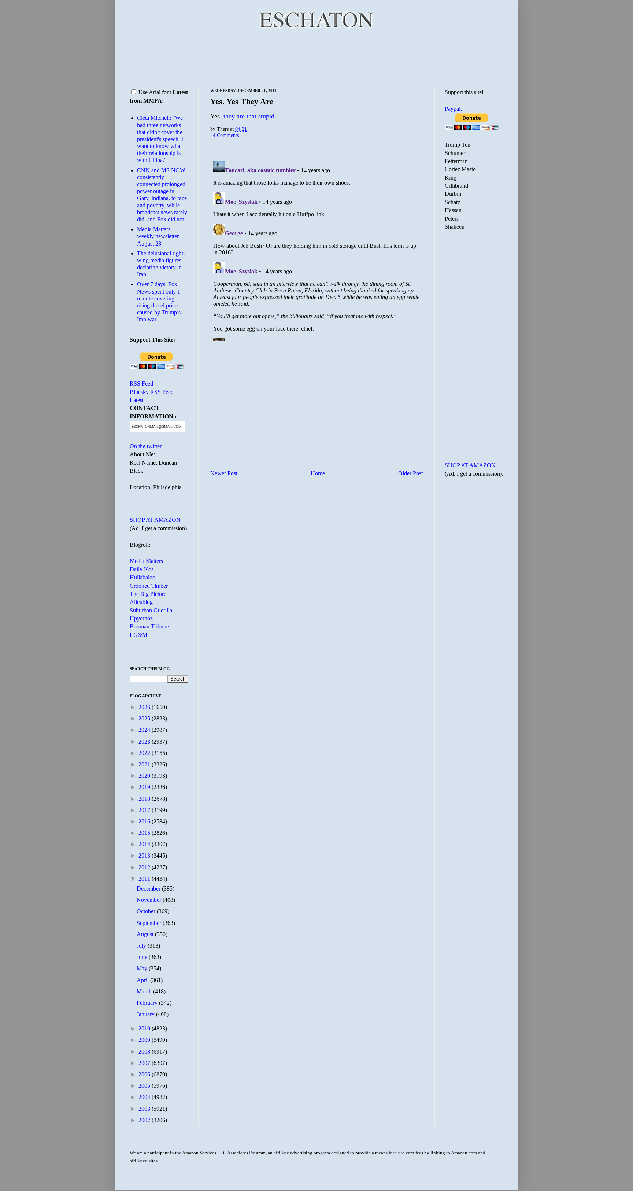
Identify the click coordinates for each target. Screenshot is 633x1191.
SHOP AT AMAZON (155, 520)
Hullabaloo (142, 577)
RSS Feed (141, 383)
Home (318, 473)
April (143, 980)
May (143, 968)
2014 (145, 844)
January (146, 1014)
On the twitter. (146, 446)
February (148, 1003)
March (145, 991)
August (146, 934)
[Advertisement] (316, 58)
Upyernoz (141, 618)
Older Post (410, 473)
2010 (145, 1028)
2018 (145, 799)
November (150, 900)
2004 (145, 1097)
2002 (145, 1120)
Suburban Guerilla (151, 610)
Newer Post (223, 473)
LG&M (138, 635)
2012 (145, 867)
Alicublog (141, 602)
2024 (145, 730)
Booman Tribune (149, 626)
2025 (145, 718)
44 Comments (224, 135)
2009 (145, 1040)
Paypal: (453, 109)
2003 (145, 1109)
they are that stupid (248, 116)
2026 (145, 707)
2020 (145, 776)
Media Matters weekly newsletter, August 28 (158, 236)
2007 (145, 1063)
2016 (145, 821)
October (147, 911)
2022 (145, 753)
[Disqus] (316, 249)
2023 (145, 741)
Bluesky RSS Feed (152, 392)
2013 (145, 855)
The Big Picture (148, 594)
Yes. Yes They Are (241, 101)
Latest (137, 400)
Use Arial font (155, 92)
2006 (145, 1074)
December (149, 888)
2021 (145, 764)
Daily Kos (141, 569)
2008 (145, 1051)
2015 (145, 833)
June (143, 957)
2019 (145, 787)
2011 (145, 878)
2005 (145, 1086)
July (142, 946)
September (150, 923)
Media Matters (146, 561)
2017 (145, 810)
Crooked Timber (149, 586)
